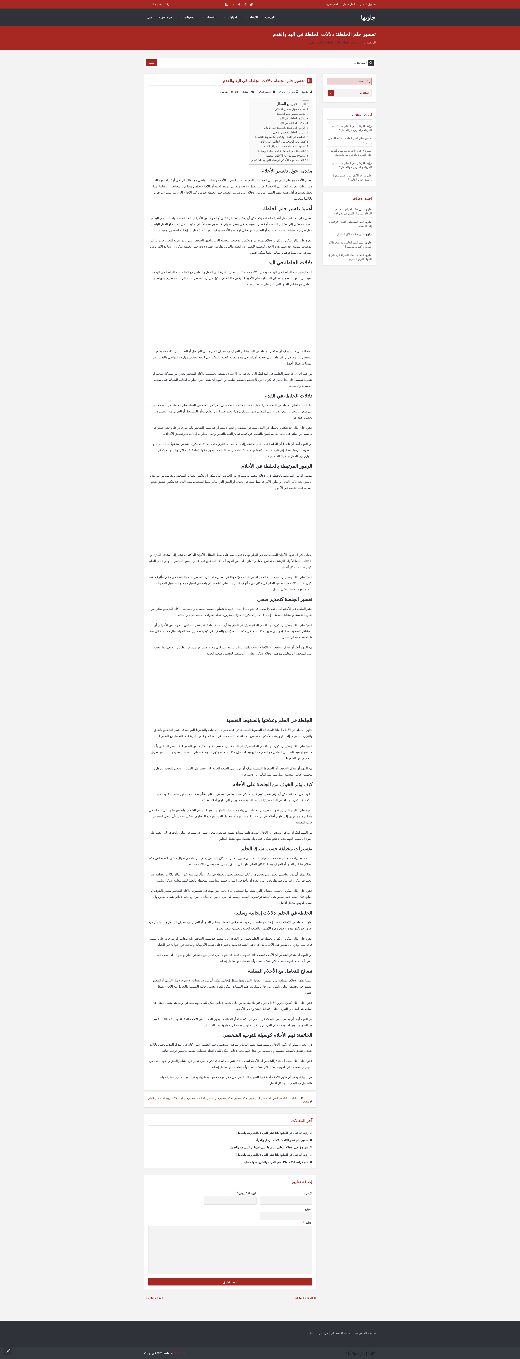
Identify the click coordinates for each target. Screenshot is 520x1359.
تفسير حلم (220, 1098)
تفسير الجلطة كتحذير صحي (289, 132)
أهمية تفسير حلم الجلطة (291, 114)
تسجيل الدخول (368, 4)
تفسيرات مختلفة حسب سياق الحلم (285, 146)
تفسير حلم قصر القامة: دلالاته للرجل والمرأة (282, 1140)
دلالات (175, 1098)
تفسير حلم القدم (205, 1098)
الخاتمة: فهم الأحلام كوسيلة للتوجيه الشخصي (277, 160)
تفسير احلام (265, 92)
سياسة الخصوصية (365, 1333)
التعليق (307, 1222)
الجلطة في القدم (281, 1098)
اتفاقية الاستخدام (341, 1333)
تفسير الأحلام (234, 1098)
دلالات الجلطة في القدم (291, 123)
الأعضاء (211, 17)
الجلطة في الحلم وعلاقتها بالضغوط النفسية (280, 137)
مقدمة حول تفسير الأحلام (290, 109)
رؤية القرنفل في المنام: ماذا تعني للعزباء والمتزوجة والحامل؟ (272, 1133)
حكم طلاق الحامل (347, 234)
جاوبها (368, 17)
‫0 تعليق (246, 92)
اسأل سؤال (348, 4)
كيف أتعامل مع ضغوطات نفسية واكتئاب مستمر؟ (350, 244)
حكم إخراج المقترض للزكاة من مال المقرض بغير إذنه (352, 211)
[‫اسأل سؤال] (8, 1351)
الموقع (308, 1209)
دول (149, 17)
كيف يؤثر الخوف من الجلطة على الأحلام (282, 141)
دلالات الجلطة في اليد (293, 118)
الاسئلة (253, 17)
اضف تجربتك (331, 4)
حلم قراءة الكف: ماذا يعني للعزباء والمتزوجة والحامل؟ (276, 1162)
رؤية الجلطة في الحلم (159, 1098)
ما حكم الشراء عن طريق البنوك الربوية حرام (350, 257)
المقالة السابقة (304, 1298)
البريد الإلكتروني (247, 1193)
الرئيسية (270, 17)
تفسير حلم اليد (187, 1098)
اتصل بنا (310, 1333)
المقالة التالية (155, 1298)
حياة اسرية (165, 17)
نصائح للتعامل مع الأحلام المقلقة (285, 155)
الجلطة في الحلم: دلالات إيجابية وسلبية (281, 151)
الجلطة (295, 1098)
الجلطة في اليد (263, 1098)
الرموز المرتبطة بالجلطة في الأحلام (284, 128)
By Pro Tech (181, 1353)
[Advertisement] (230, 319)
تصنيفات (189, 17)
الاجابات (232, 17)
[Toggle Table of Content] (303, 103)
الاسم (308, 1193)
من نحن (323, 1333)
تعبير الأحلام (249, 1098)
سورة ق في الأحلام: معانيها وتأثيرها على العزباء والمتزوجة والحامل (269, 1147)
